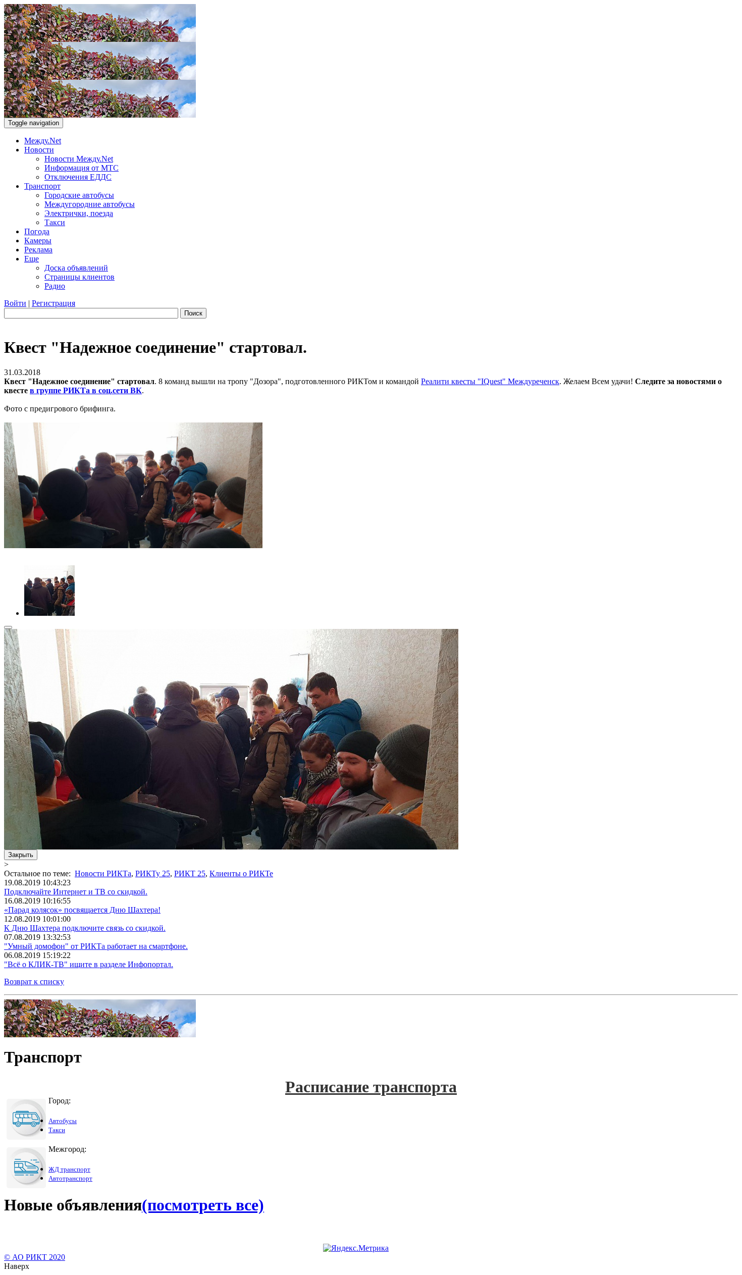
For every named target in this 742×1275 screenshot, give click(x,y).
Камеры (37, 240)
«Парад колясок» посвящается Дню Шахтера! (82, 910)
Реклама (38, 249)
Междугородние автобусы (89, 204)
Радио (54, 286)
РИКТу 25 (152, 873)
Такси (54, 222)
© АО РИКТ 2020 (34, 1257)
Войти (15, 303)
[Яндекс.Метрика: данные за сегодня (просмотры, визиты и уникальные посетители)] (356, 1248)
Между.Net (42, 140)
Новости (39, 149)
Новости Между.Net (78, 158)
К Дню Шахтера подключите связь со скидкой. (85, 928)
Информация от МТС (81, 168)
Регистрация (53, 303)
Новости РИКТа (103, 873)
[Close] (8, 627)
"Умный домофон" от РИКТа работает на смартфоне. (96, 946)
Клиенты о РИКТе (241, 873)
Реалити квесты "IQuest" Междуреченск (490, 381)
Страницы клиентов (79, 277)
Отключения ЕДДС (78, 177)
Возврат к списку (34, 981)
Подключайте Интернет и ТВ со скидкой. (75, 891)
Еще (31, 258)
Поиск (193, 313)
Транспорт (42, 186)
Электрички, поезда (78, 213)
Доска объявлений (76, 267)
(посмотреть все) (203, 1205)
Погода (36, 231)
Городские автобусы (79, 195)
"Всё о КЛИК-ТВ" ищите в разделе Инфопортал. (88, 964)
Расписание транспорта (371, 1087)
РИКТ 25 (189, 873)
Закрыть (20, 855)
